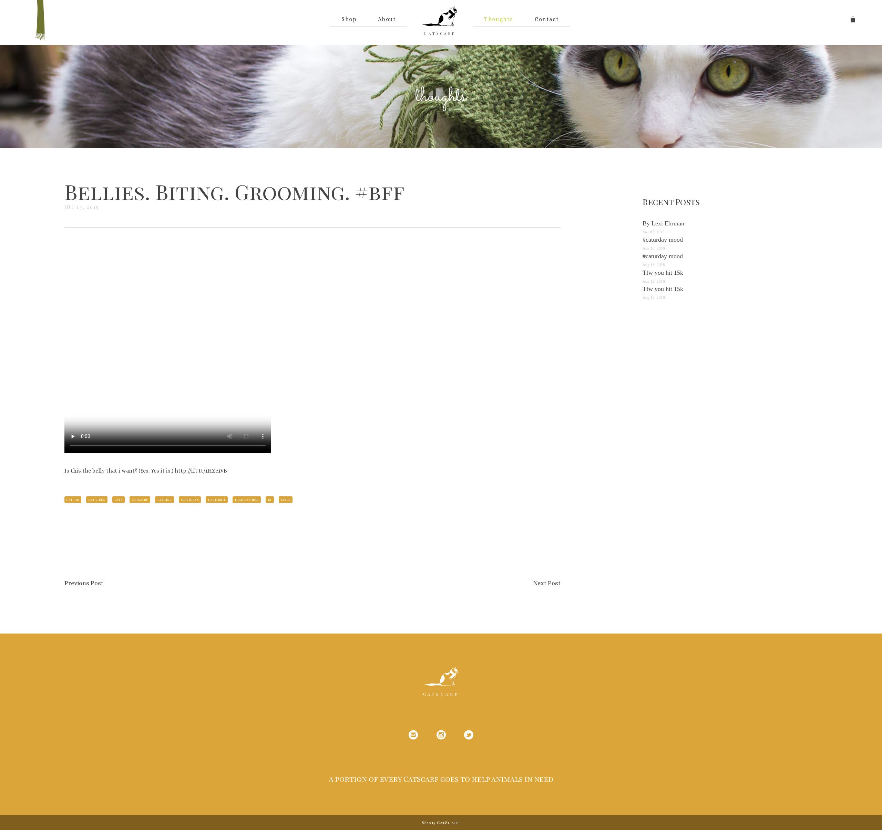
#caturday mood (663, 239)
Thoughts (498, 19)
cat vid (72, 499)
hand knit (217, 499)
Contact (547, 19)
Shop (349, 19)
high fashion (246, 499)
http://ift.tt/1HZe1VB (201, 470)
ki (269, 499)
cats (119, 499)
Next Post (547, 583)
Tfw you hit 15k (663, 273)
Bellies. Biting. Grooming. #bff (234, 191)
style (285, 499)
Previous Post (83, 583)
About (387, 19)
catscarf (140, 499)
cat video (97, 499)
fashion (164, 499)
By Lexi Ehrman (663, 223)
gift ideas (190, 499)
